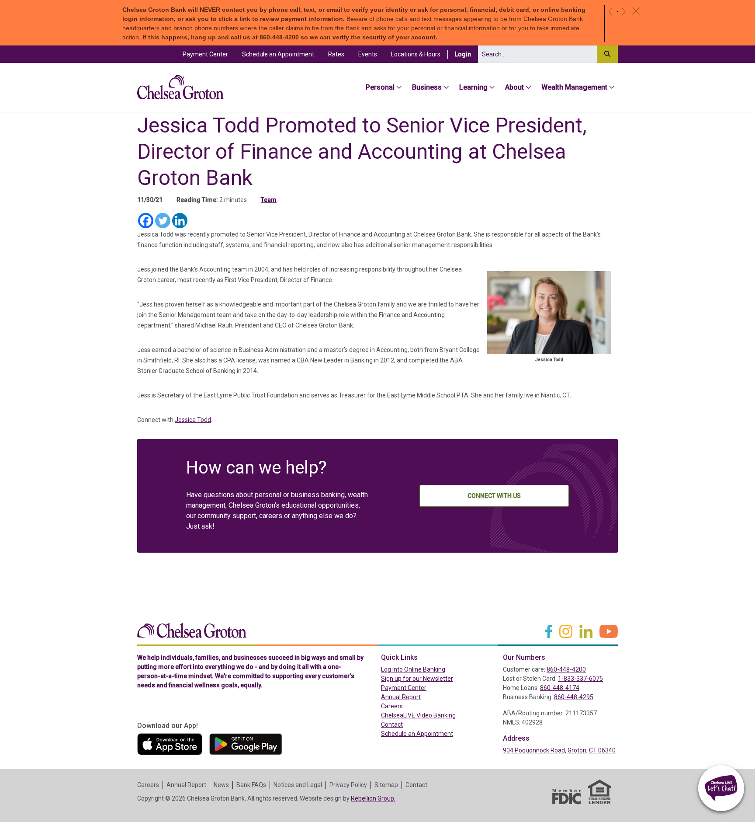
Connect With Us (494, 495)
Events (367, 54)
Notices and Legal (298, 784)
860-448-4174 (559, 687)
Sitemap (386, 784)
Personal (380, 87)
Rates (336, 54)
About (514, 87)
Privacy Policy (348, 784)
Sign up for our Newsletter (417, 678)
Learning (473, 87)
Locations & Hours (415, 54)
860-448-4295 (573, 696)
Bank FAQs (251, 784)
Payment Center (209, 54)
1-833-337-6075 (580, 678)
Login (466, 54)
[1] (617, 11)
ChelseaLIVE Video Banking (418, 715)
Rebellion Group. (373, 798)
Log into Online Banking (431, 669)
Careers (392, 706)
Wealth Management (574, 87)
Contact (392, 724)
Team (269, 199)
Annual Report (401, 696)
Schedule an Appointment (278, 54)
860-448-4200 (566, 669)
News (221, 784)
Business (427, 87)
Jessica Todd (193, 419)
